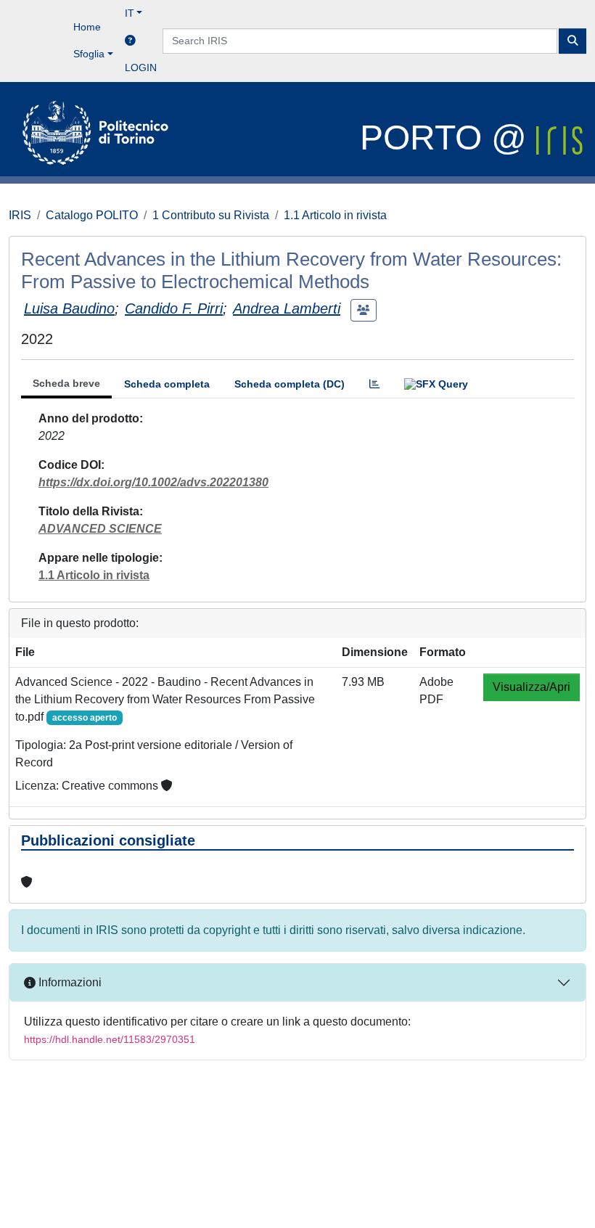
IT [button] (129, 13)
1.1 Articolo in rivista (335, 215)
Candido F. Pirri (174, 308)
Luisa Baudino (69, 308)
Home (87, 27)
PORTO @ (448, 137)
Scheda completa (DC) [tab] (289, 384)
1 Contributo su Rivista (210, 215)
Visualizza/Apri (531, 687)
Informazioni (69, 982)
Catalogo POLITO (92, 215)
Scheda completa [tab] (167, 384)
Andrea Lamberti (286, 308)
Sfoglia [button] (88, 54)
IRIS (20, 215)
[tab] (374, 384)
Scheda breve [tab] (66, 383)
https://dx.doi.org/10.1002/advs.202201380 (153, 482)
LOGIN (141, 67)
